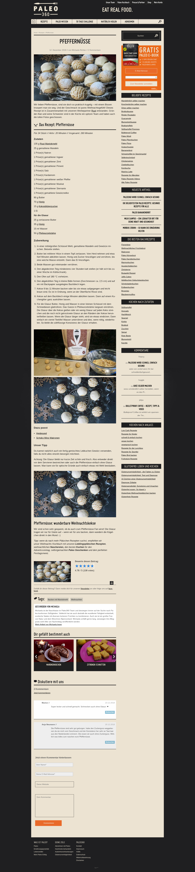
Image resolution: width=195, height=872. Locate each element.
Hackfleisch (126, 314)
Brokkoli (124, 325)
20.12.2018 (110, 724)
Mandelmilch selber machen (133, 101)
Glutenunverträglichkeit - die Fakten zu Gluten (140, 472)
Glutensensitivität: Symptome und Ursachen (139, 486)
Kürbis (124, 321)
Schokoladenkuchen (129, 284)
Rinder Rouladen (128, 115)
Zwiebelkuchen (127, 165)
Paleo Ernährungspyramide (41, 847)
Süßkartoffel (126, 307)
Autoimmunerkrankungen (64, 852)
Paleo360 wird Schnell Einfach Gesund (141, 197)
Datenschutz (80, 855)
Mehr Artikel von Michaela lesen (48, 624)
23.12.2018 (110, 703)
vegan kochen (127, 441)
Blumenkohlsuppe (128, 122)
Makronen (125, 252)
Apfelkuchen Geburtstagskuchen (135, 280)
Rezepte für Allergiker (130, 175)
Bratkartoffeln (127, 126)
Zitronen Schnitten (54, 664)
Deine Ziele (60, 842)
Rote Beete (126, 336)
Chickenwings (127, 161)
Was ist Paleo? (40, 842)
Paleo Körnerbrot (128, 255)
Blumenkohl (126, 339)
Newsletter (85, 589)
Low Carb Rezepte (129, 430)
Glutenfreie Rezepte (129, 497)
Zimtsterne (125, 269)
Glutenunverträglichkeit (63, 855)
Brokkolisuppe (127, 111)
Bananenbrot (126, 150)
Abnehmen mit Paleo (62, 846)
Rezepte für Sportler (129, 452)
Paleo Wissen (62, 21)
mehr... (154, 88)
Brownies (125, 291)
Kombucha (125, 168)
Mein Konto (158, 2)
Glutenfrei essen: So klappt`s (133, 489)
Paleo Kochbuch (123, 2)
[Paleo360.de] (45, 18)
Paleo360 (80, 842)
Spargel (124, 318)
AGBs (78, 852)
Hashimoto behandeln (63, 849)
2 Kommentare (94, 50)
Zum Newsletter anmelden (141, 84)
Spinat (124, 332)
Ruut (93, 111)
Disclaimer (80, 860)
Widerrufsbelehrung (83, 858)
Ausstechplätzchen (129, 266)
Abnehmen (129, 21)
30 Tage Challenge (84, 21)
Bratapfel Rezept (128, 273)
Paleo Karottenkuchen (130, 259)
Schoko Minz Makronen (48, 438)
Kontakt (79, 846)
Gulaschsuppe (127, 147)
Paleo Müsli (126, 136)
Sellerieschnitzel (128, 157)
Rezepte (44, 21)
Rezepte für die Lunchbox (132, 448)
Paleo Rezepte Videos (130, 179)
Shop (149, 2)
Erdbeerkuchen (127, 287)
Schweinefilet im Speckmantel (133, 154)
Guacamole (126, 118)
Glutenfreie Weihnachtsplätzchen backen (138, 493)
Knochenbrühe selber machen (134, 104)
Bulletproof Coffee (128, 133)
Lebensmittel (38, 852)
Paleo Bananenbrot (141, 212)
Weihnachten (76, 599)
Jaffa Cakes (126, 277)
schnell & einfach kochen (131, 437)
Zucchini (124, 329)
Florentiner (126, 245)
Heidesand (41, 433)
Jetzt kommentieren (42, 693)
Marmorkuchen (127, 262)
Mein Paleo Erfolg (40, 855)
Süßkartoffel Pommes (130, 129)
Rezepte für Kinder (129, 434)
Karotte (124, 343)
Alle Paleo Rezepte (129, 182)
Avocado (125, 311)
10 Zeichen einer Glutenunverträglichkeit (138, 479)
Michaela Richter (79, 50)
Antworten (110, 712)
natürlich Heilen (109, 21)
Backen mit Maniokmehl (58, 599)
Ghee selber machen (130, 108)
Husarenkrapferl (96, 664)
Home (35, 32)
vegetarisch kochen (129, 445)
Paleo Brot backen (129, 455)
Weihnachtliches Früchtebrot (133, 248)
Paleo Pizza (126, 143)
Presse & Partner (138, 2)
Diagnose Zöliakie (128, 482)
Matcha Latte (126, 172)
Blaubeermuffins (128, 294)
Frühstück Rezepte (129, 459)
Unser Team (110, 2)
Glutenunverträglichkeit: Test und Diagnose (139, 475)
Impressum (80, 849)
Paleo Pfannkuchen (129, 140)
